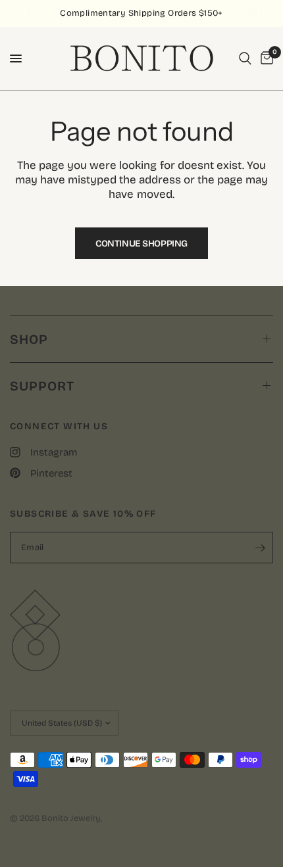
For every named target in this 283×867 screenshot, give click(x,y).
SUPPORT (42, 386)
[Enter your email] (260, 547)
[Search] (245, 58)
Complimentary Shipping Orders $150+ (141, 13)
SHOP (29, 339)
